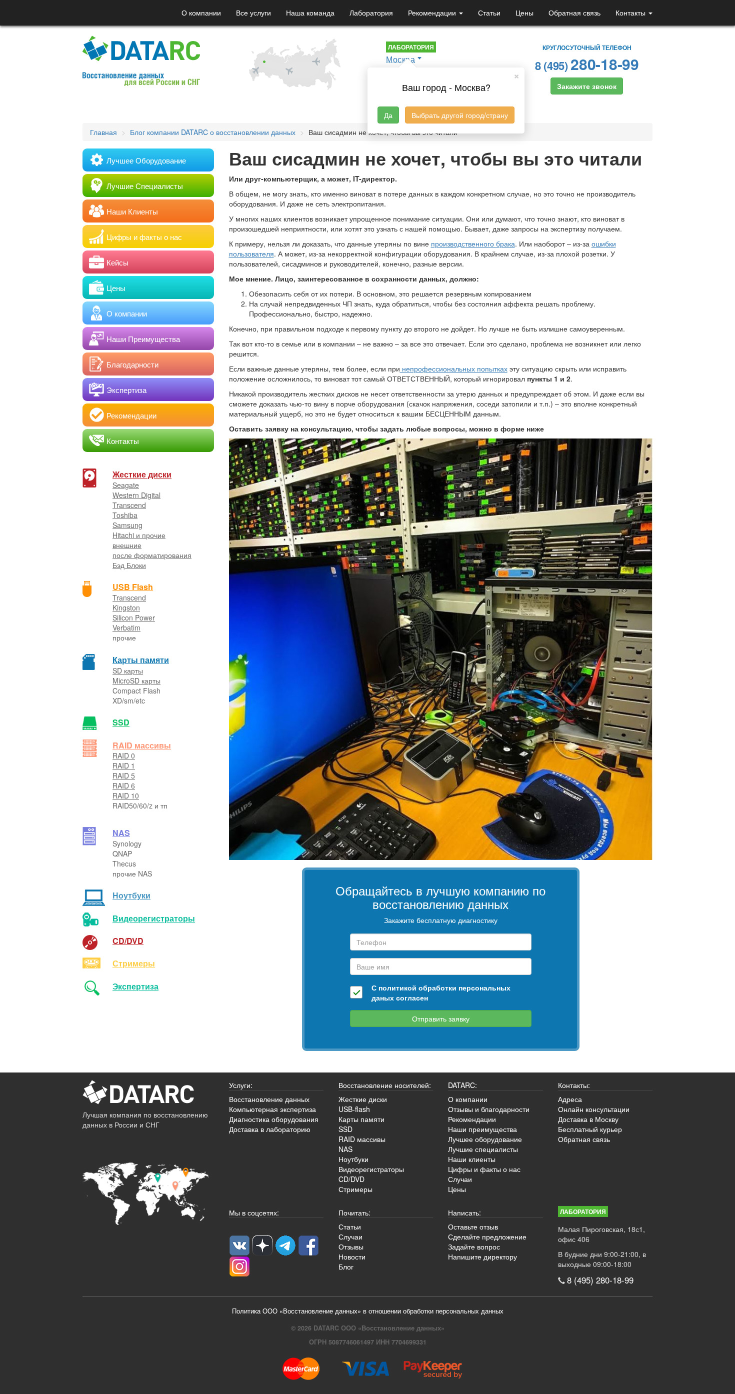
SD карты (127, 671)
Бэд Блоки (129, 565)
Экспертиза (135, 986)
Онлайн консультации (594, 1109)
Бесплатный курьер (590, 1129)
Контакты (632, 13)
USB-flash (354, 1109)
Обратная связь (574, 13)
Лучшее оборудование (485, 1139)
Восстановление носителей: (384, 1085)
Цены (525, 13)
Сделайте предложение (487, 1237)
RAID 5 (123, 775)
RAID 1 (123, 765)
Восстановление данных (269, 1099)
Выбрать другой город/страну (460, 115)
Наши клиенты (472, 1159)
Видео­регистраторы (153, 918)
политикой (397, 987)
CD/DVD (128, 940)
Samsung (127, 525)
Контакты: (574, 1085)
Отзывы (351, 1247)
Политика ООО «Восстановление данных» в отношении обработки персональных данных (368, 1311)
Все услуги (253, 13)
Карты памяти (140, 660)
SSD (121, 722)
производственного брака (473, 243)
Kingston (126, 607)
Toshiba (125, 515)
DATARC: (462, 1085)
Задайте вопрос (474, 1247)
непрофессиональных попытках (454, 369)
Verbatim (126, 627)
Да (388, 115)
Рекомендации (433, 13)
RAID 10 (125, 795)
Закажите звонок (586, 86)
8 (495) (587, 63)
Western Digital (136, 495)
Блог (346, 1267)
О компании (201, 13)
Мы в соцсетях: (254, 1213)
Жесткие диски (142, 474)
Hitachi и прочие (139, 535)
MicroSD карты (136, 681)
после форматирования (152, 555)
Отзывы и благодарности (489, 1109)
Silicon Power (133, 617)
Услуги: (240, 1085)
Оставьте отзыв (473, 1227)
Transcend (129, 505)
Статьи (489, 13)
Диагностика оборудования (273, 1119)
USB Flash (132, 586)
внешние (127, 545)
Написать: (464, 1213)
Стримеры (133, 963)
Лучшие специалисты (483, 1149)
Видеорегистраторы (371, 1169)
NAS (121, 832)
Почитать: (354, 1213)
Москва (400, 59)
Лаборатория (371, 13)
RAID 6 (123, 785)
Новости (352, 1257)
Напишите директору (482, 1257)
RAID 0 (123, 755)
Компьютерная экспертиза (272, 1109)
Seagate (125, 485)
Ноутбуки (131, 895)
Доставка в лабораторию (269, 1129)
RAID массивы (141, 745)
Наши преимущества (482, 1129)
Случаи (460, 1179)
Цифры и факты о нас (484, 1169)
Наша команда (310, 13)
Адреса (570, 1099)
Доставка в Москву (588, 1119)
